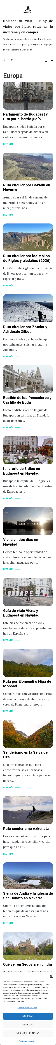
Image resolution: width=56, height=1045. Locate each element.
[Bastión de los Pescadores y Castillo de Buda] (28, 379)
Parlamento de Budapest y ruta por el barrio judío (25, 117)
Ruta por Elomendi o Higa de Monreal (27, 684)
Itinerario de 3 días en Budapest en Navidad (21, 471)
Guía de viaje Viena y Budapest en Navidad (21, 613)
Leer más (8, 144)
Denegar (28, 1024)
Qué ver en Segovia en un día (27, 964)
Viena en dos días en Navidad (20, 542)
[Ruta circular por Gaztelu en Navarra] (28, 166)
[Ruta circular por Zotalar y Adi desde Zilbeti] (28, 308)
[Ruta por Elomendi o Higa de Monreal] (28, 662)
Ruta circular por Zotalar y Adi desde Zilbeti (25, 329)
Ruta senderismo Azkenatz (26, 828)
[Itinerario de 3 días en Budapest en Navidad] (28, 450)
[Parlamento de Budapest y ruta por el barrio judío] (28, 95)
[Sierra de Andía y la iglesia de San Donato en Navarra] (28, 875)
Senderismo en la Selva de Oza (25, 755)
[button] (51, 975)
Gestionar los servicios (27, 1007)
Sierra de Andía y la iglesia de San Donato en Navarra (28, 896)
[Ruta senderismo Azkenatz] (28, 810)
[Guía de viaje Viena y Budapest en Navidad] (28, 591)
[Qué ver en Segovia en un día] (28, 945)
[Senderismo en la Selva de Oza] (28, 733)
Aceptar (28, 1016)
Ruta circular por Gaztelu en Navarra (26, 187)
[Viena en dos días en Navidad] (28, 521)
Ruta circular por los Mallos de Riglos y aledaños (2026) (27, 258)
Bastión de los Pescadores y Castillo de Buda (27, 400)
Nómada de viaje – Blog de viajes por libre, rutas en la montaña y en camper (28, 26)
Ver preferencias (28, 1033)
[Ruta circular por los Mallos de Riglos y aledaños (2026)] (28, 237)
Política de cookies (26, 1041)
